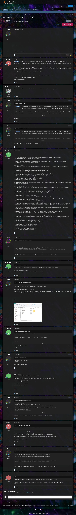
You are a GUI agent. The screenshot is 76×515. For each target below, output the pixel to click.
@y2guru (16, 61)
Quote (17, 55)
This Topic (67, 9)
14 (8, 68)
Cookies (42, 512)
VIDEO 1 (15, 387)
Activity (11, 9)
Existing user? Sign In (63, 6)
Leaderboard (35, 9)
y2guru (8, 20)
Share (63, 20)
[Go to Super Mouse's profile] (8, 154)
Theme (33, 512)
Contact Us (38, 512)
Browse (5, 9)
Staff (8, 11)
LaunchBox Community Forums (12, 6)
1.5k (9, 39)
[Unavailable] (28, 312)
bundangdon (8, 86)
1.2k (9, 96)
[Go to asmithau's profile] (8, 63)
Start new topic (57, 24)
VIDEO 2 (15, 390)
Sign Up (70, 6)
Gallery (24, 9)
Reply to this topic (67, 24)
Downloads (18, 9)
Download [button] (27, 1)
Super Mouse (8, 150)
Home (18, 1)
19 (8, 160)
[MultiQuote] (14, 55)
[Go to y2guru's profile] (4, 21)
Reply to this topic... (13, 496)
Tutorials (49, 1)
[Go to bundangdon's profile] (8, 90)
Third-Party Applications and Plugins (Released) (19, 21)
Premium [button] (59, 1)
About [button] (22, 1)
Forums (4, 11)
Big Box (64, 1)
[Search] (72, 9)
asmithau (8, 59)
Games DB (54, 1)
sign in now (28, 492)
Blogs (29, 9)
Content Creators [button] (41, 1)
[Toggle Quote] (15, 103)
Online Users (13, 11)
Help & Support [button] (34, 1)
